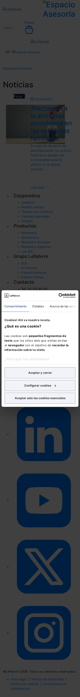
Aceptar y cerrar (40, 373)
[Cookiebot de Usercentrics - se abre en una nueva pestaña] (59, 295)
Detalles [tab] (38, 306)
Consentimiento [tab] (15, 306)
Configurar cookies (37, 385)
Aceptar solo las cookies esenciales (40, 398)
